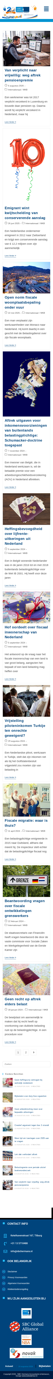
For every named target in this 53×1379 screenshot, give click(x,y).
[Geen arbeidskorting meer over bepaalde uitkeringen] (8, 1112)
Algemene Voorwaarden (19, 1283)
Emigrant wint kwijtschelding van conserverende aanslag (25, 213)
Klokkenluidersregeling (18, 1289)
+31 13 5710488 (19, 1243)
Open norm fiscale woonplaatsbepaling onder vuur (23, 302)
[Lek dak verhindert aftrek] (8, 1156)
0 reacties (35, 1086)
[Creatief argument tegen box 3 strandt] (8, 1127)
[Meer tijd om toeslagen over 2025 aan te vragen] (8, 1141)
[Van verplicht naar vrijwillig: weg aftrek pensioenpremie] (8, 1185)
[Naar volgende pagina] (34, 1052)
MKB (25, 89)
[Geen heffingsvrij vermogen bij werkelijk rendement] (8, 1083)
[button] (46, 9)
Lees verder (10, 122)
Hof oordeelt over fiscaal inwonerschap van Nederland (26, 632)
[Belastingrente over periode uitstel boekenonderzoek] (8, 1170)
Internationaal (14, 89)
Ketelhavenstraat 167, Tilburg (26, 1235)
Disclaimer (12, 1271)
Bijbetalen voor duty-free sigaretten (30, 1096)
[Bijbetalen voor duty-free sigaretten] (8, 1097)
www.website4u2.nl (29, 1376)
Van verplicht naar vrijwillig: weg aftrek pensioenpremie (23, 75)
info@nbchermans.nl (22, 1251)
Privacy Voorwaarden (17, 1277)
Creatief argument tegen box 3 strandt (32, 1125)
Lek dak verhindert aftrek (26, 1154)
